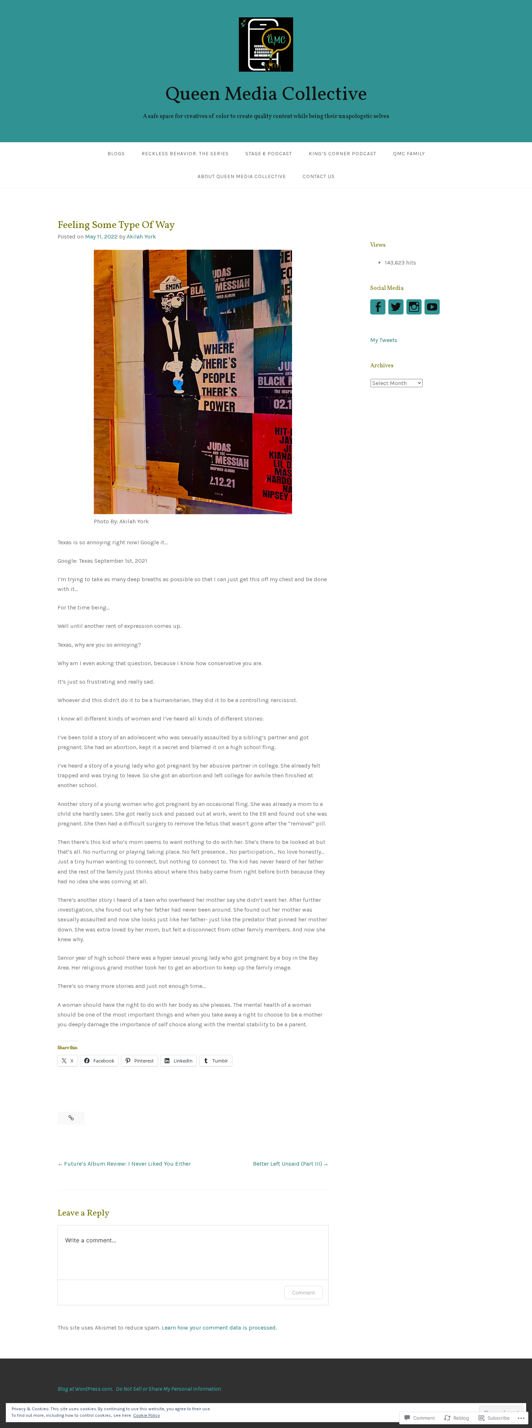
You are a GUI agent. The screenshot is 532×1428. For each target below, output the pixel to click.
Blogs (116, 154)
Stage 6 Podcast (268, 154)
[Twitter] (396, 307)
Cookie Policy (146, 1415)
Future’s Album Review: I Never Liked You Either (127, 1163)
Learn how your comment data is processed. (219, 1327)
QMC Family (409, 154)
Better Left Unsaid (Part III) (287, 1163)
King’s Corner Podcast (342, 154)
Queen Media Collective (266, 95)
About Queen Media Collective (242, 176)
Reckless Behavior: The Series (185, 154)
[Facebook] (377, 307)
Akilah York (141, 236)
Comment (303, 1292)
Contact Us (319, 176)
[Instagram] (414, 307)
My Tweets (383, 340)
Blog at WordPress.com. (85, 1388)
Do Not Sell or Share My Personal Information (168, 1388)
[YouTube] (432, 307)
